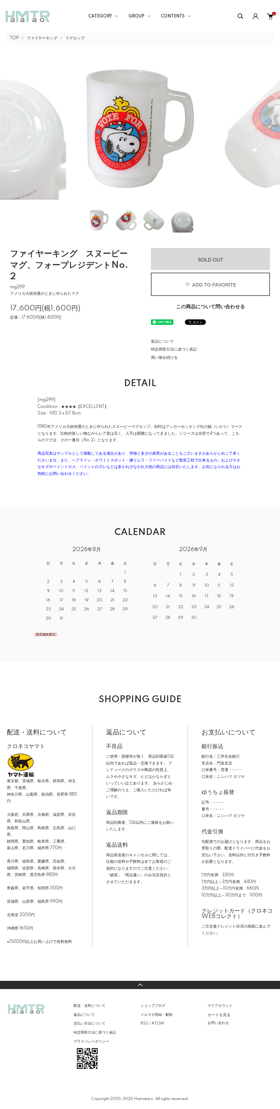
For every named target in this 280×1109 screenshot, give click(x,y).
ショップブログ (153, 1006)
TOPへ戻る (140, 985)
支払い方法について (90, 1023)
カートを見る (219, 1014)
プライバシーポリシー (91, 1041)
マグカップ (74, 38)
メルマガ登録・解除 (157, 1015)
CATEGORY (100, 16)
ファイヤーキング (42, 38)
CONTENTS (173, 16)
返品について (162, 341)
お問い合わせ (218, 1023)
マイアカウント (220, 1006)
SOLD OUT (210, 259)
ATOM (157, 1023)
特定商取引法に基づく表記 (174, 349)
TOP (14, 38)
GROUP (136, 16)
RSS (144, 1023)
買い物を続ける (164, 357)
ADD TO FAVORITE (214, 284)
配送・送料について (90, 1006)
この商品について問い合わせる (210, 307)
